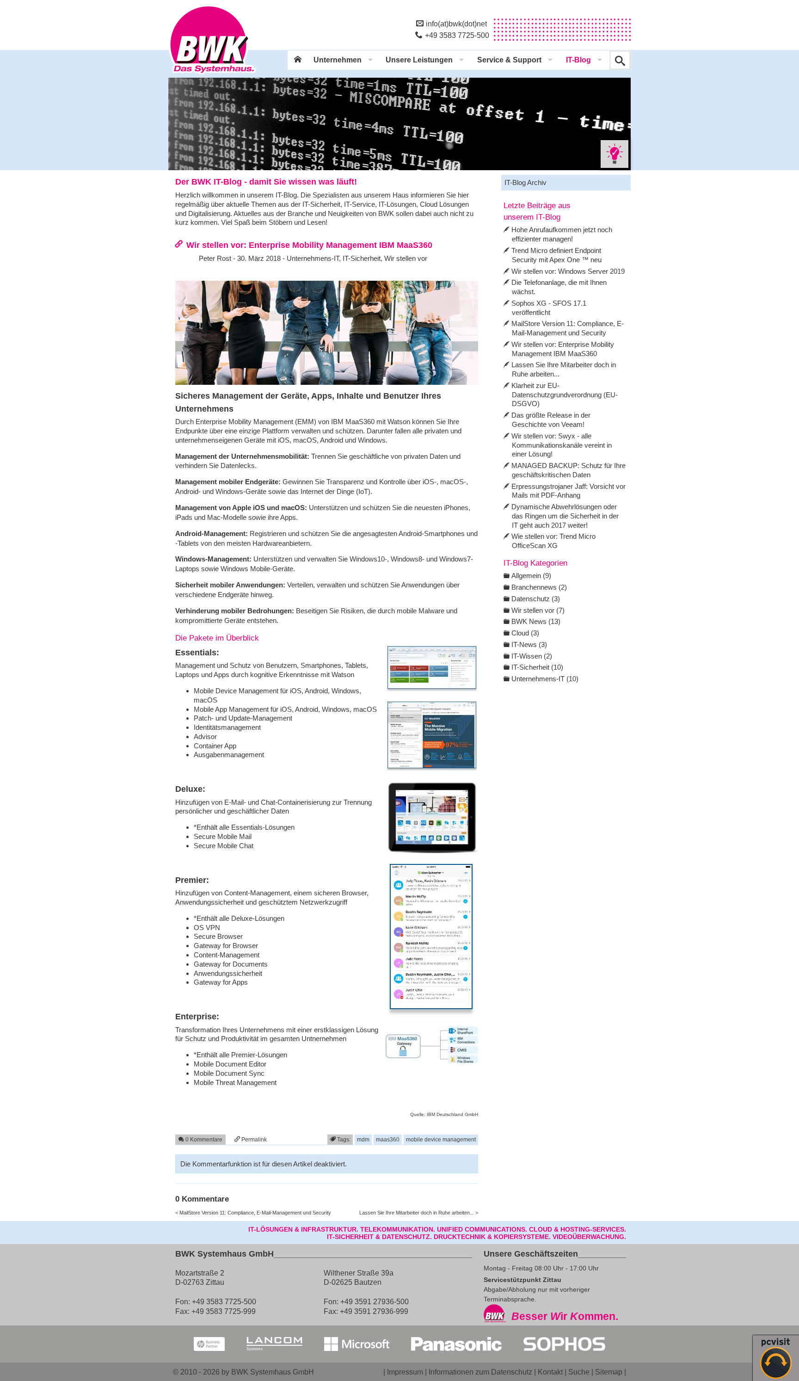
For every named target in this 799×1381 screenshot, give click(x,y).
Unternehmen (337, 59)
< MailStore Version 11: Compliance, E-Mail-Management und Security (253, 1212)
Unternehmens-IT (313, 258)
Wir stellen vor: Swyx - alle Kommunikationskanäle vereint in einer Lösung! (561, 445)
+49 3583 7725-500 (457, 35)
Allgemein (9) (531, 576)
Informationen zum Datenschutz (480, 1372)
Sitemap (608, 1372)
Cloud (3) (525, 633)
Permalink (253, 1139)
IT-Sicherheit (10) (537, 667)
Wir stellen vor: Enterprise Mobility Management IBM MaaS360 (309, 245)
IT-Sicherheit (362, 258)
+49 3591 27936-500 (374, 1301)
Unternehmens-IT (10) (544, 679)
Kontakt (550, 1372)
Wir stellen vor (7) (538, 610)
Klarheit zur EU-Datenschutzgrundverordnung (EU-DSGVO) (564, 395)
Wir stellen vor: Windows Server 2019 (568, 271)
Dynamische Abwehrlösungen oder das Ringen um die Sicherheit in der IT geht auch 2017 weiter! (565, 516)
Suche (579, 1372)
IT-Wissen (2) (531, 656)
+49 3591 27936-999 (374, 1311)
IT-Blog (578, 59)
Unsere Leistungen (419, 59)
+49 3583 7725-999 (223, 1311)
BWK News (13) (535, 621)
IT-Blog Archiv (525, 182)
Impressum (405, 1372)
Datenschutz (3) (535, 599)
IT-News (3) (529, 644)
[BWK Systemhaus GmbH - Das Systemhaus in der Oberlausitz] (212, 74)
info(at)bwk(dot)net (456, 23)
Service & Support (509, 59)
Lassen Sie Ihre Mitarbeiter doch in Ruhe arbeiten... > (418, 1212)
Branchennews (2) (539, 587)
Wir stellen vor (405, 258)
